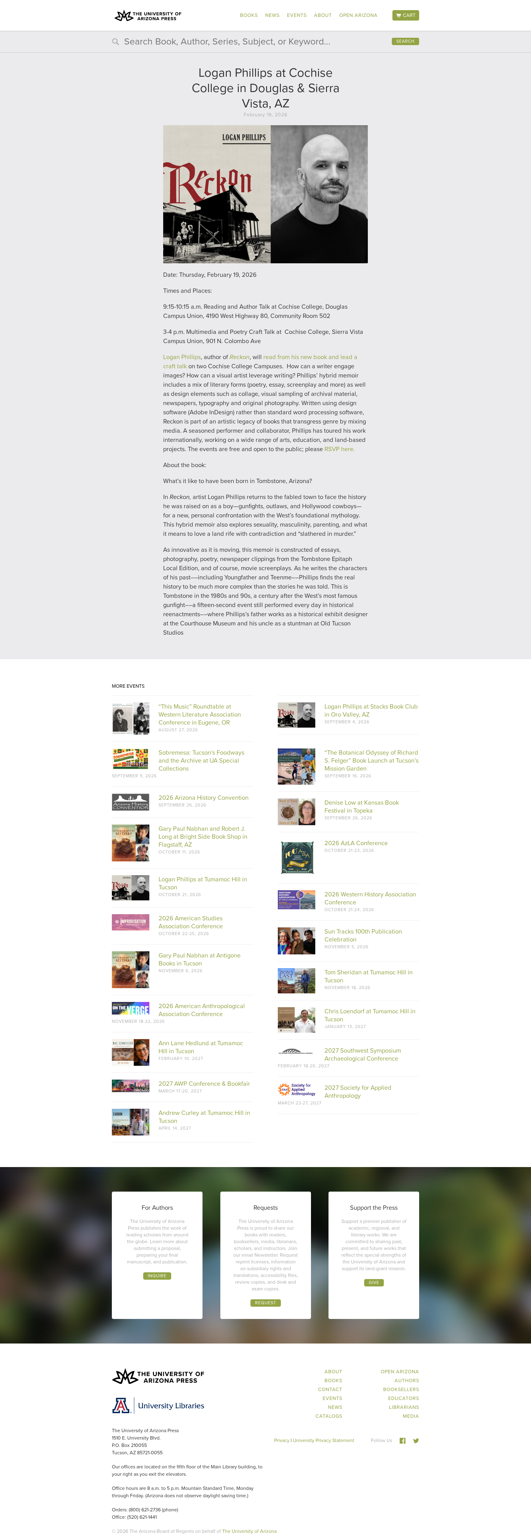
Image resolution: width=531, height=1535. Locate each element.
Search (405, 41)
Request (265, 1303)
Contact (330, 1389)
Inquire (157, 1276)
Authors (407, 1380)
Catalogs (329, 1416)
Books (249, 15)
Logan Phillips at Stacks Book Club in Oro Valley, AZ (371, 710)
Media (411, 1416)
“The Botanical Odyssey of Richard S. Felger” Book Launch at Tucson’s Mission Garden (371, 760)
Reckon (240, 357)
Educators (403, 1398)
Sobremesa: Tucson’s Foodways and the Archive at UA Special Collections (201, 760)
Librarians (404, 1407)
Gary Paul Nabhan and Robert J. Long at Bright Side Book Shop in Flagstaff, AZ (203, 836)
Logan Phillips (182, 357)
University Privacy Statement (323, 1440)
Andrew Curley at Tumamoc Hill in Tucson (204, 1116)
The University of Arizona (249, 1531)
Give (374, 1282)
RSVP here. (339, 449)
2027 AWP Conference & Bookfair (204, 1083)
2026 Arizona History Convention (204, 797)
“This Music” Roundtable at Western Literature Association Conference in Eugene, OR (200, 714)
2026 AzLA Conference (356, 843)
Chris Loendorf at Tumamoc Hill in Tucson (369, 1015)
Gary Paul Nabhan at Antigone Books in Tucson (200, 959)
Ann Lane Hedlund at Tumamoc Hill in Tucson (201, 1047)
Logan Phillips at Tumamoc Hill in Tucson (203, 883)
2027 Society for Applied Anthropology (357, 1091)
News (272, 15)
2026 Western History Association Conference (370, 898)
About (323, 15)
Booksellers (401, 1389)
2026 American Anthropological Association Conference (202, 1010)
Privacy (281, 1440)
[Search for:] (265, 42)
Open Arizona (358, 15)
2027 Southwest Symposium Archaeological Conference (362, 1054)
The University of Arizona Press (147, 15)
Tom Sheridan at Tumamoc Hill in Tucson (368, 976)
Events (297, 15)
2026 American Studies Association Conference (191, 922)
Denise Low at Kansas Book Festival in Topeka (361, 806)
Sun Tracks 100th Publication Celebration (363, 935)
